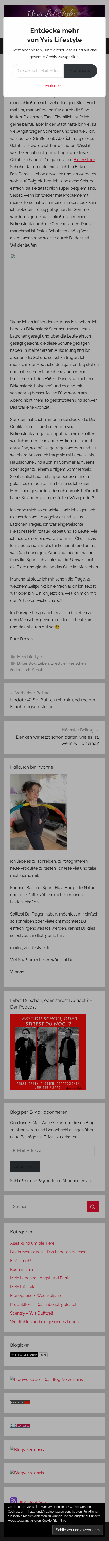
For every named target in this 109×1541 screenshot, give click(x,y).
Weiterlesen (54, 86)
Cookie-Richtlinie (54, 1520)
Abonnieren (80, 70)
